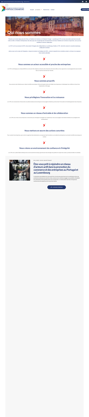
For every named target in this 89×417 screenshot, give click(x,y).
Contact (52, 9)
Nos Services (46, 9)
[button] (82, 1)
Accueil (32, 9)
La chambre (37, 9)
